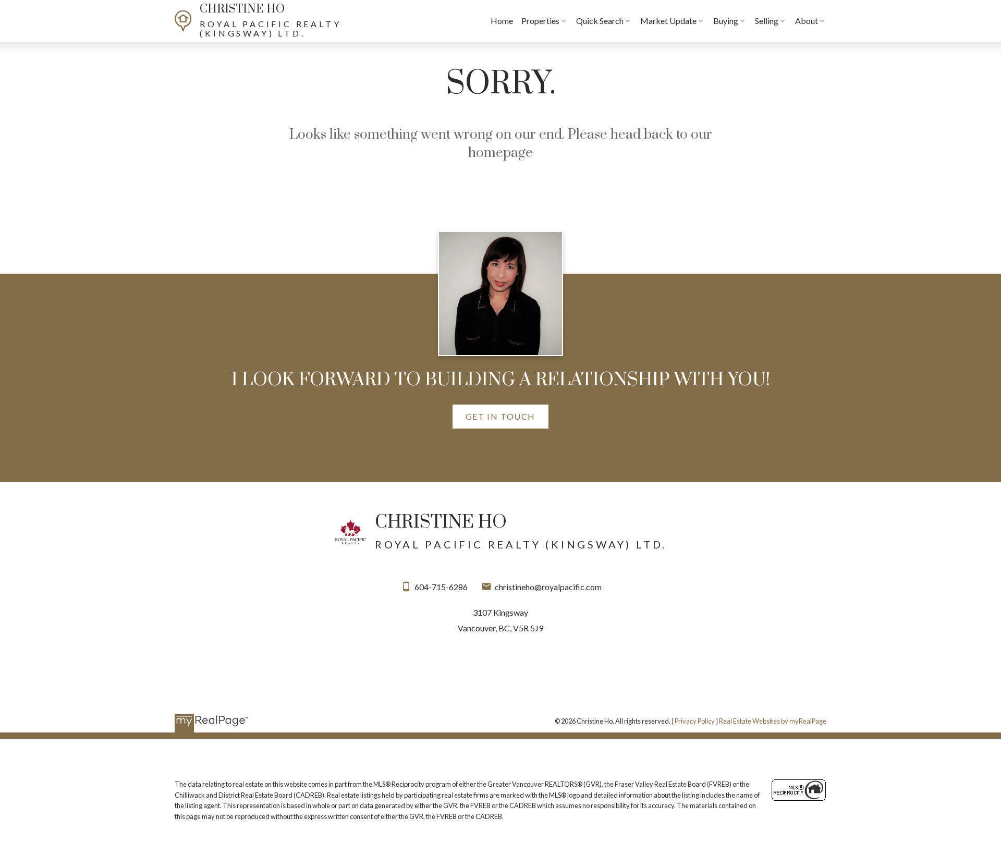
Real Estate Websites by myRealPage (772, 721)
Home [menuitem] (502, 21)
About (806, 21)
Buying (725, 21)
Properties (540, 21)
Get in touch (500, 416)
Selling (766, 21)
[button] (500, 417)
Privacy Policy (695, 721)
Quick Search (600, 21)
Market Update (668, 21)
